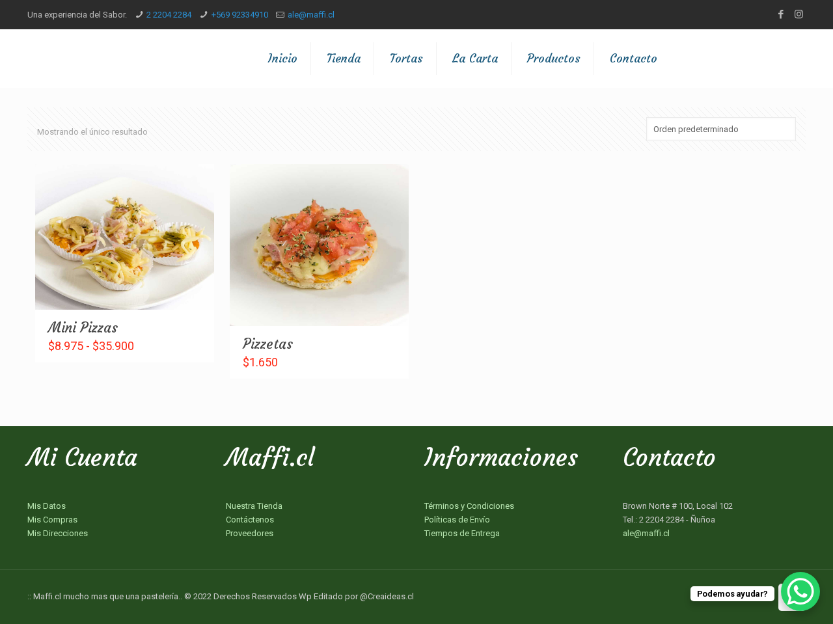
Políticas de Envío (457, 519)
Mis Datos (46, 506)
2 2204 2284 (168, 15)
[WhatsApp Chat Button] (800, 591)
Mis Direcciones (57, 533)
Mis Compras (52, 519)
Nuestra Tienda (254, 506)
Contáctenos (250, 519)
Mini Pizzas (83, 327)
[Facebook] (781, 14)
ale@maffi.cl (311, 15)
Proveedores (249, 533)
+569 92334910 (240, 15)
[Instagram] (799, 14)
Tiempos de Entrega (462, 533)
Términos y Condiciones (469, 506)
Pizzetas (268, 344)
